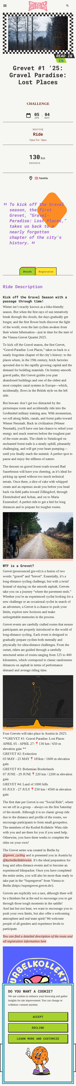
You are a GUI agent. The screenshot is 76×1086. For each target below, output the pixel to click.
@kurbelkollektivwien (17, 860)
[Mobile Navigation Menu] (5, 5)
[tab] (27, 271)
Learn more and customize (38, 1038)
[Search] (67, 5)
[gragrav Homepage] (38, 5)
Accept (38, 1016)
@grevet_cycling (14, 855)
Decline (38, 1027)
